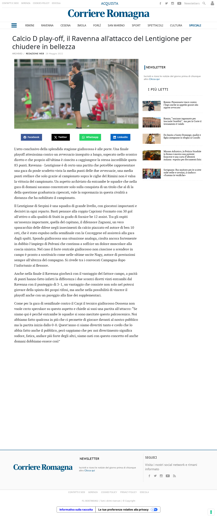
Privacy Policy (128, 492)
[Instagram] (172, 3)
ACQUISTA (109, 4)
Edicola (144, 492)
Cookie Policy (109, 492)
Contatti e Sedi (76, 492)
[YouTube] (179, 3)
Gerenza (93, 492)
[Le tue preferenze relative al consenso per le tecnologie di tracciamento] (211, 512)
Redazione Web (34, 53)
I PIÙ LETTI (158, 89)
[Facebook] (160, 3)
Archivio (17, 53)
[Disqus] (108, 398)
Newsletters (192, 3)
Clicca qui (154, 79)
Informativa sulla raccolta (76, 509)
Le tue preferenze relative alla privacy (123, 509)
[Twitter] (166, 3)
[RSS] (174, 476)
